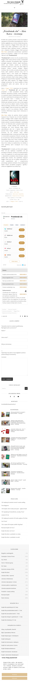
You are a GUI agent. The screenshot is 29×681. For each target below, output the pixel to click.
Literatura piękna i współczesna (9, 585)
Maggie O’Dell (9, 88)
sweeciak (5, 316)
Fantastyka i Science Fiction (8, 556)
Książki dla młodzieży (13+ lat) (8, 620)
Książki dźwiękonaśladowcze (8, 648)
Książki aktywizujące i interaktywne (9, 635)
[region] (14, 668)
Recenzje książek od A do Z (7, 527)
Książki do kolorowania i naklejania (9, 642)
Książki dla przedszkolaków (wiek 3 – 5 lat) (11, 610)
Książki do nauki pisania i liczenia (9, 645)
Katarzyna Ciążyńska (18, 194)
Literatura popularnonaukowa (8, 588)
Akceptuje (14, 674)
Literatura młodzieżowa (7, 578)
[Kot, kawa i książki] (14, 3)
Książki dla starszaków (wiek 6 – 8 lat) (10, 613)
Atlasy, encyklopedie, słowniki (8, 629)
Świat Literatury (5, 598)
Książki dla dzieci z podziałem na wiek (10, 537)
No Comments (17, 36)
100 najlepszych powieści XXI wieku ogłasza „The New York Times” (14, 519)
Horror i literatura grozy (7, 562)
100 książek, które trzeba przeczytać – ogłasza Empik (14, 508)
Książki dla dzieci (5, 572)
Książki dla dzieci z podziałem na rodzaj (10, 534)
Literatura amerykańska (7, 311)
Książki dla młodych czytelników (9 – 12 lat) (11, 616)
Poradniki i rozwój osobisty (8, 591)
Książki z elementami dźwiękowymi (10, 655)
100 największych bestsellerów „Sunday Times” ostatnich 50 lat (12, 513)
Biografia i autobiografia (7, 553)
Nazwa (3, 330)
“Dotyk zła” (4, 90)
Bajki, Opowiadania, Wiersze (8, 632)
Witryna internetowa (6, 344)
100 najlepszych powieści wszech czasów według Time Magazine (13, 504)
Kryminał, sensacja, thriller (10, 29)
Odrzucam (14, 678)
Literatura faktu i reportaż (7, 575)
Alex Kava (16, 192)
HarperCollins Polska (18, 195)
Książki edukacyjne (5, 639)
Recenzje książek (22, 29)
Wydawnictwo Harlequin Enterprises (9, 313)
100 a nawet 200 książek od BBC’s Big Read (11, 524)
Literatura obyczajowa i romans (9, 582)
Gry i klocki (4, 559)
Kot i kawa (3, 566)
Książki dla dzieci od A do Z (7, 531)
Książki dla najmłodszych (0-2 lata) (9, 607)
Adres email (4, 337)
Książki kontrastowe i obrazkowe (9, 651)
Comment (3, 357)
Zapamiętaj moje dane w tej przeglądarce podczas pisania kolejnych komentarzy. (13, 353)
